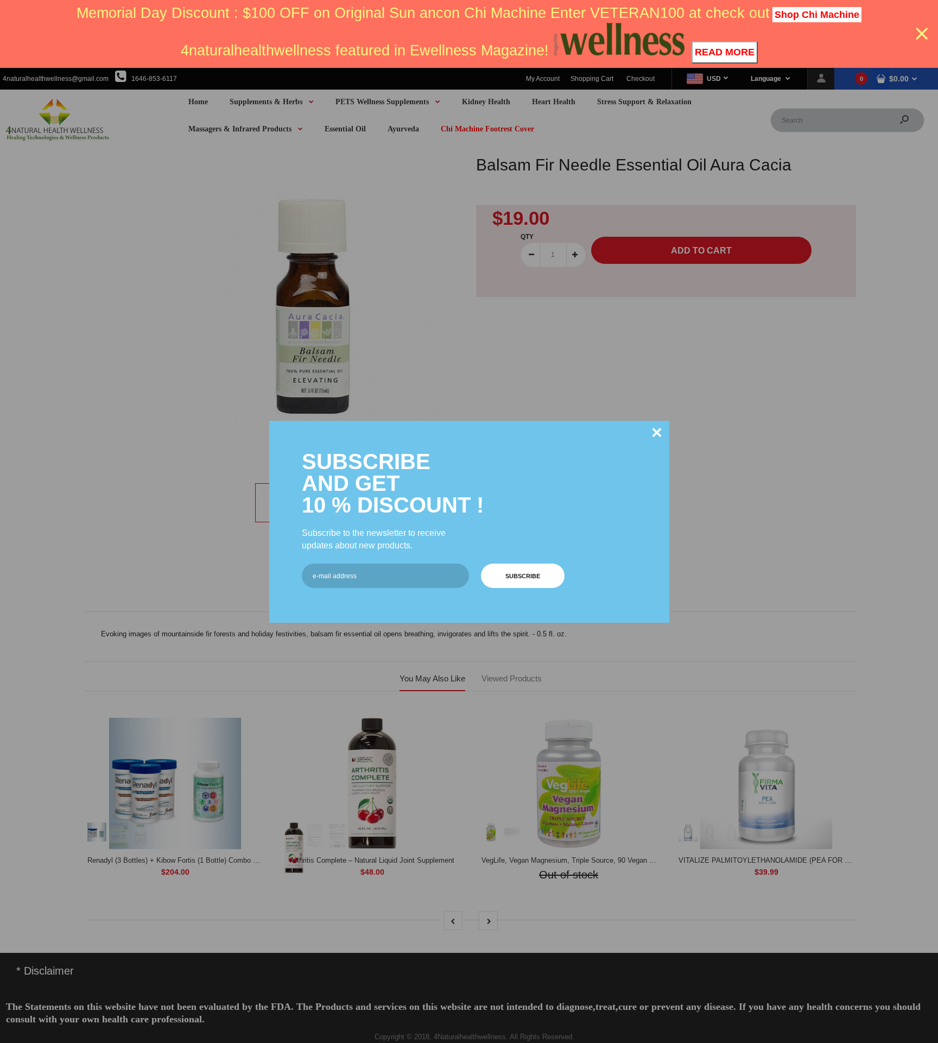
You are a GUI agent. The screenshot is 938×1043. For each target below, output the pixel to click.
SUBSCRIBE (522, 576)
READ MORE (725, 52)
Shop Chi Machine (817, 14)
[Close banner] (922, 34)
